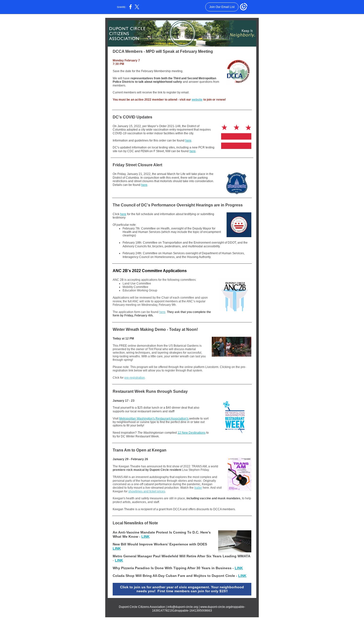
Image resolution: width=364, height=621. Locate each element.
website (197, 99)
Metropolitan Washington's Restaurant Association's (154, 418)
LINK (145, 536)
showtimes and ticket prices (146, 491)
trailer (198, 487)
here (188, 140)
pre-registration (134, 377)
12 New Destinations (192, 432)
